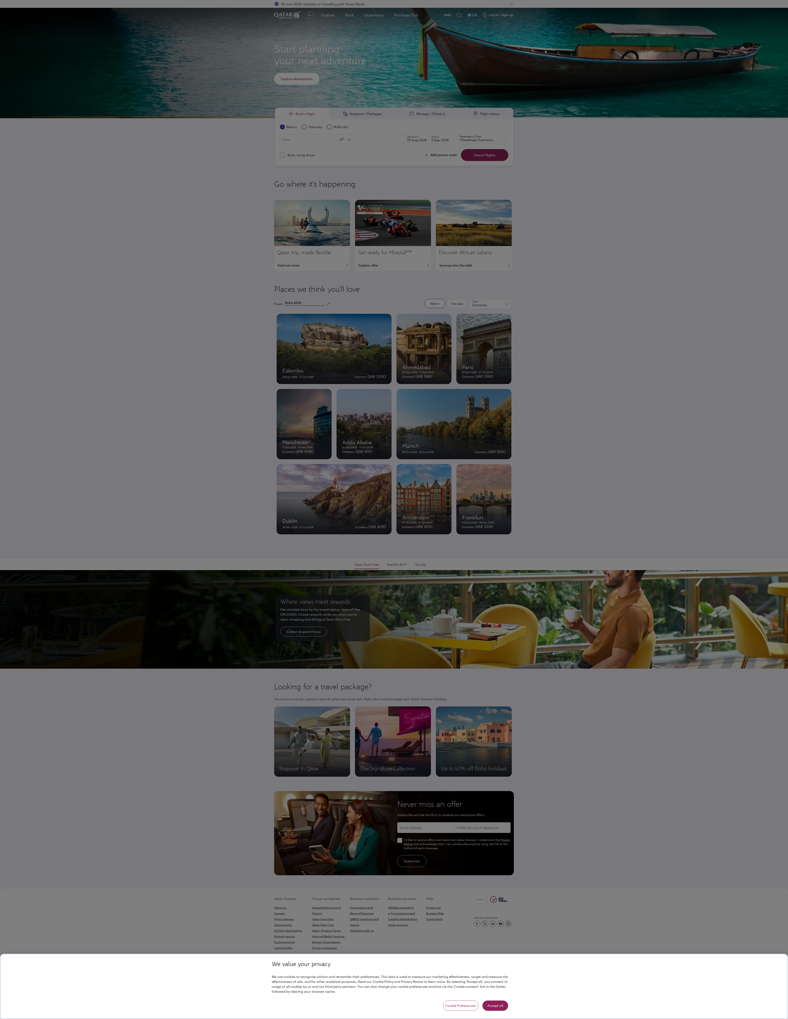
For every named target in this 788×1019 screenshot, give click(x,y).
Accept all (495, 1005)
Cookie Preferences (460, 1005)
